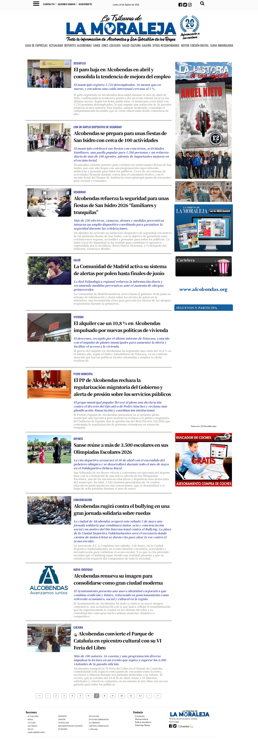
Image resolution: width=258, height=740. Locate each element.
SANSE (96, 45)
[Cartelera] (203, 266)
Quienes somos (66, 4)
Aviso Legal (174, 721)
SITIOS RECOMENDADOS (165, 45)
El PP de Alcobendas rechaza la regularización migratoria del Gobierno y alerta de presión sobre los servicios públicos (122, 387)
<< (39, 695)
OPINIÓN (62, 719)
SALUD (125, 45)
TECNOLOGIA (63, 722)
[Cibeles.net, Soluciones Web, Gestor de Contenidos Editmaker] (185, 725)
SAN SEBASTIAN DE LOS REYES (70, 726)
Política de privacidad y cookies (183, 718)
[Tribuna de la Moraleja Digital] (203, 228)
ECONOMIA (62, 729)
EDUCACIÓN (94, 716)
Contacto (49, 4)
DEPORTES (70, 45)
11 (131, 695)
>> (158, 695)
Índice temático (143, 722)
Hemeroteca (141, 719)
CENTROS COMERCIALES (99, 726)
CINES (105, 45)
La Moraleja (93, 729)
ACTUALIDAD (56, 45)
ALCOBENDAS (84, 45)
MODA (30, 719)
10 (121, 695)
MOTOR (185, 45)
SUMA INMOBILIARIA (221, 45)
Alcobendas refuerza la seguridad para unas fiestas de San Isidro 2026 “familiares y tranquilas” (121, 205)
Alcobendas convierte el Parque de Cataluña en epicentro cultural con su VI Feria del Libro (117, 640)
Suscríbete (85, 4)
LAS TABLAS (32, 726)
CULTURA (136, 45)
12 (140, 695)
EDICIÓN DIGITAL (199, 45)
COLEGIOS (115, 45)
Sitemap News (142, 725)
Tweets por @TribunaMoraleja (203, 426)
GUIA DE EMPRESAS (36, 45)
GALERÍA (146, 45)
